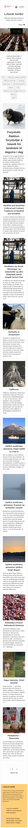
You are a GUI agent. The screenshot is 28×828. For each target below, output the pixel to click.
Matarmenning (6, 84)
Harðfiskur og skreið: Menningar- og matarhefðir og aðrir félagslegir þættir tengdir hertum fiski (14, 271)
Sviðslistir (11, 87)
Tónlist (17, 87)
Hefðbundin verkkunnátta (10, 80)
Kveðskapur (21, 80)
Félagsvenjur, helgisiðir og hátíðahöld (17, 77)
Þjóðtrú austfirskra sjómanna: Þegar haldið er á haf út (14, 449)
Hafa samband (11, 812)
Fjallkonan (14, 389)
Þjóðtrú (14, 97)
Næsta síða (14, 773)
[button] (21, 24)
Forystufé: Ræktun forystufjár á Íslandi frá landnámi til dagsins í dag (14, 142)
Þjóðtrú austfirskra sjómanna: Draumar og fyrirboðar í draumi (14, 505)
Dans (3, 77)
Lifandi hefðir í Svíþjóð (13, 822)
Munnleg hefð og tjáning (19, 84)
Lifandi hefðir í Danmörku (14, 820)
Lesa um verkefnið (12, 808)
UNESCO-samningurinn (14, 810)
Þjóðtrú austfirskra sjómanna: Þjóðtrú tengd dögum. (14, 567)
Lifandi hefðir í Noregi (13, 818)
